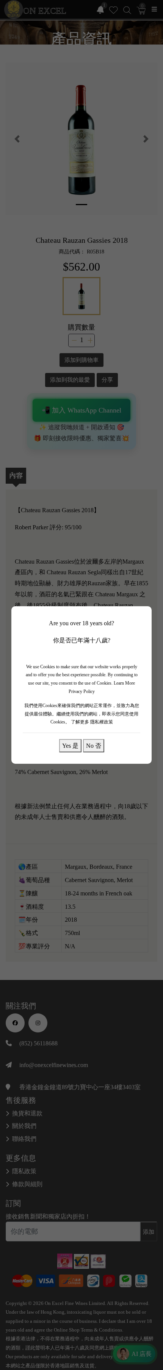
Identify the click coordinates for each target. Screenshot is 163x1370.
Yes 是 (70, 745)
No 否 (93, 745)
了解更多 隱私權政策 (92, 722)
